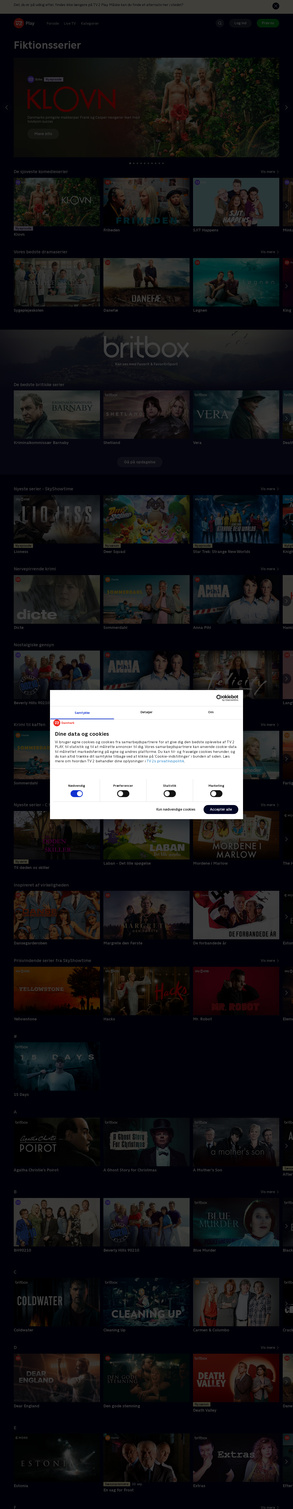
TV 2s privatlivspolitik (165, 761)
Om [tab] (211, 712)
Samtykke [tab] (82, 712)
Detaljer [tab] (146, 712)
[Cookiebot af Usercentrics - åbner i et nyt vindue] (219, 698)
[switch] (123, 793)
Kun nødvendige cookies (175, 809)
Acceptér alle (221, 809)
